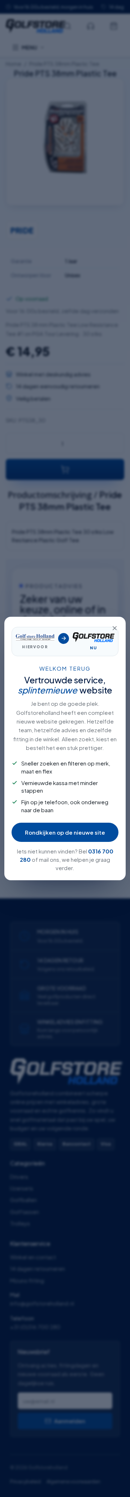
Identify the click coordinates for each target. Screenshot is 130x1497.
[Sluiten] (114, 628)
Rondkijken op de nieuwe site (65, 832)
